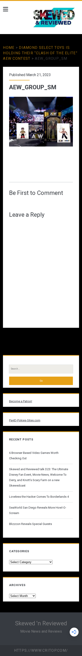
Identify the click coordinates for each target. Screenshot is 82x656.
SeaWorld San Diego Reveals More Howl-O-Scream (37, 510)
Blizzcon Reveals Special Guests (30, 524)
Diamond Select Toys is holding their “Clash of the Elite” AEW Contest (40, 53)
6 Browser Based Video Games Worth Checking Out (34, 455)
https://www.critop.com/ (41, 650)
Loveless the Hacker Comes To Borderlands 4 (39, 496)
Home (8, 47)
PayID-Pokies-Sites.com (24, 420)
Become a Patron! (20, 401)
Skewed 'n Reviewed (41, 623)
